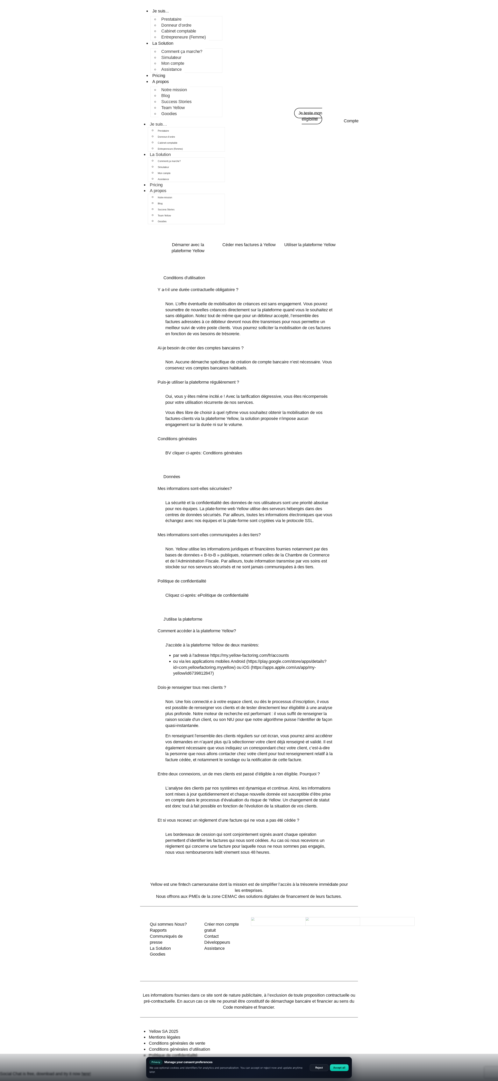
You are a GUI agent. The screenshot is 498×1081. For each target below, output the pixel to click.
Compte (351, 120)
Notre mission (174, 89)
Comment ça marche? (181, 51)
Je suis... (160, 11)
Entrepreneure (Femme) (183, 37)
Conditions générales (222, 452)
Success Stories (176, 101)
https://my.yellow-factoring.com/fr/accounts (249, 655)
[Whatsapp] (258, 971)
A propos (160, 81)
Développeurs (217, 942)
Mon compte (172, 63)
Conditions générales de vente (177, 1043)
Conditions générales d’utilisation (179, 1049)
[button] (198, 289)
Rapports (158, 930)
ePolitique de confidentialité (223, 595)
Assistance (171, 69)
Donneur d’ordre (176, 25)
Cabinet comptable (178, 31)
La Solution (162, 43)
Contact (211, 936)
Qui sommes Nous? (168, 924)
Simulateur (171, 57)
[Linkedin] (229, 971)
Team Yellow (173, 107)
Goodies (169, 113)
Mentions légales (164, 1037)
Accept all (339, 1067)
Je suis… (158, 124)
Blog (165, 95)
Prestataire (171, 19)
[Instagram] (268, 971)
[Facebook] (249, 971)
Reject (319, 1067)
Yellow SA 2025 (163, 1031)
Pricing (158, 75)
